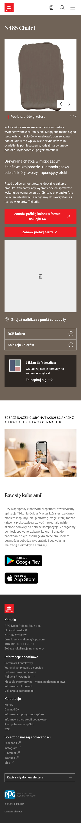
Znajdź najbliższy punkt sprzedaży (38, 320)
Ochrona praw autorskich (20, 672)
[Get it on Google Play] (23, 560)
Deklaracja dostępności (19, 691)
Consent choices (13, 811)
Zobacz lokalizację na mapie (23, 648)
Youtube (10, 758)
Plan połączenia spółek (19, 724)
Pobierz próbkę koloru (28, 117)
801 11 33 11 (25, 644)
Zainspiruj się (36, 380)
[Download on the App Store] (21, 578)
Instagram (11, 748)
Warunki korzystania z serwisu (24, 667)
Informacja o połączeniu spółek (24, 714)
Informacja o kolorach (18, 686)
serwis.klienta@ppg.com (29, 639)
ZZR (7, 729)
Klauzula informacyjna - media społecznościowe (35, 681)
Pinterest (10, 753)
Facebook (11, 743)
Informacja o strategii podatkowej (26, 719)
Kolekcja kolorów (21, 345)
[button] (51, 7)
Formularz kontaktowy (19, 663)
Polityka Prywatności (18, 676)
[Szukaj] (62, 7)
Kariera (9, 704)
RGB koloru (16, 334)
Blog (7, 762)
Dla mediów (12, 709)
